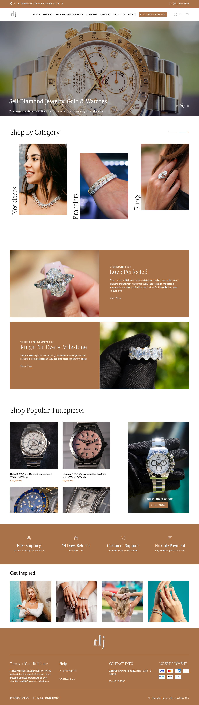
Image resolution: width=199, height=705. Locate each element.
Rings (136, 219)
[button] (175, 14)
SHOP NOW (158, 521)
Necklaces (14, 218)
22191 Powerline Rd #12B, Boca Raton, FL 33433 (38, 3)
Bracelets (75, 223)
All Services (68, 688)
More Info (17, 120)
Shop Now (115, 315)
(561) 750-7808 (181, 3)
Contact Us (39, 120)
